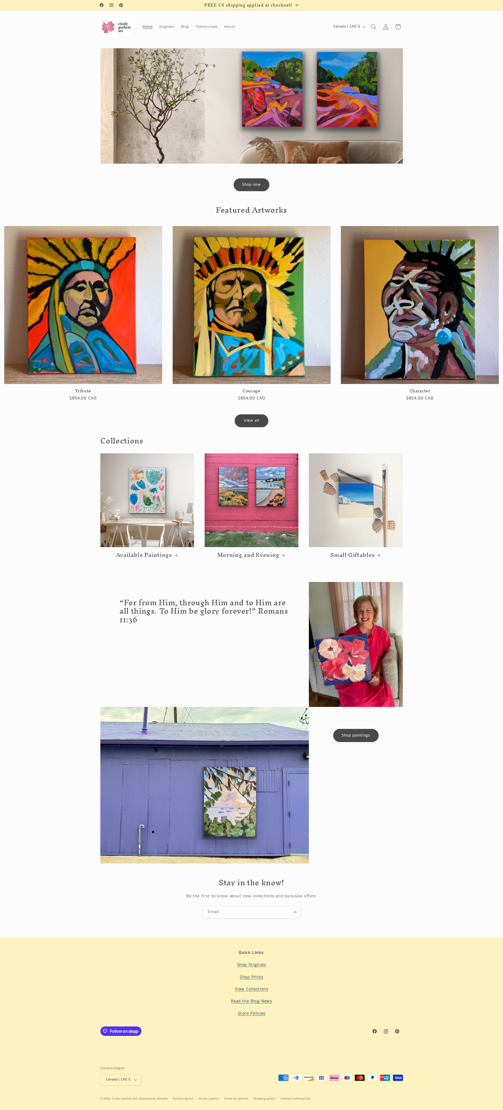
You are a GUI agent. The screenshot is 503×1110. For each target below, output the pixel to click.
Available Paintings (144, 555)
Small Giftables (352, 555)
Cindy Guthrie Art (125, 1099)
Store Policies (251, 1013)
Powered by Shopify (153, 1099)
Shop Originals (251, 965)
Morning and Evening (248, 555)
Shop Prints (251, 977)
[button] (374, 27)
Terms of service (236, 1099)
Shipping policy (264, 1099)
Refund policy (183, 1099)
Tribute (83, 391)
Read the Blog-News (251, 1001)
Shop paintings (356, 735)
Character (419, 391)
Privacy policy (209, 1099)
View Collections (251, 989)
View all (251, 421)
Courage (251, 391)
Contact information (295, 1099)
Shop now (251, 185)
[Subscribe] (295, 912)
